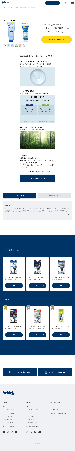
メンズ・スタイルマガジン (8, 426)
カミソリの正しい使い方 (55, 402)
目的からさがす (8, 416)
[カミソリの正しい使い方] (37, 178)
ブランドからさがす (9, 413)
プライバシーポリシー (8, 441)
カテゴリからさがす (9, 409)
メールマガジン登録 (54, 409)
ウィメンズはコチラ (53, 3)
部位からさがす (8, 419)
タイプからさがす (8, 422)
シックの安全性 (53, 405)
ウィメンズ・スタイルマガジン (32, 426)
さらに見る (67, 214)
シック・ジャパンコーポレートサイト (58, 413)
